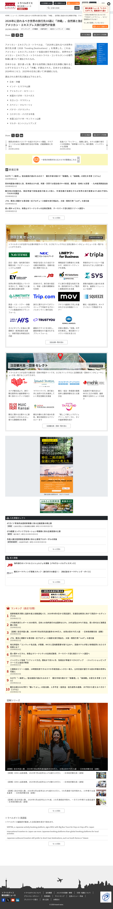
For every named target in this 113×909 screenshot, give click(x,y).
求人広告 (45, 899)
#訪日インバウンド (56, 29)
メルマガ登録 (74, 3)
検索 (77, 8)
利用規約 (47, 896)
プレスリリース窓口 (31, 899)
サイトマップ (59, 896)
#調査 (68, 29)
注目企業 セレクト (23, 237)
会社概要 (49, 893)
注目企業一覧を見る (56, 342)
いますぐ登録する (101, 26)
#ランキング (25, 29)
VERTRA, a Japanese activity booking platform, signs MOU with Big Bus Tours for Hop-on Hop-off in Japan (50, 827)
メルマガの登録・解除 (64, 893)
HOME (7, 15)
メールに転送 (86, 35)
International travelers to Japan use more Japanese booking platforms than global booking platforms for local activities (53, 832)
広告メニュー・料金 (76, 896)
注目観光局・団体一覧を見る (56, 426)
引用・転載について (84, 893)
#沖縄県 (35, 29)
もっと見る (56, 218)
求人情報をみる (59, 3)
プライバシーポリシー (31, 896)
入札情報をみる (46, 3)
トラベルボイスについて (32, 893)
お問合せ (56, 899)
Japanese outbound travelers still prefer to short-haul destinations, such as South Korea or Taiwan (47, 838)
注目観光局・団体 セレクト (29, 365)
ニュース (14, 15)
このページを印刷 (100, 35)
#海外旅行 (43, 29)
